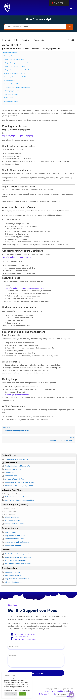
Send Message (36, 672)
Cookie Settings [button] (11, 694)
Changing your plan (12, 91)
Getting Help (8, 98)
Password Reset (9, 80)
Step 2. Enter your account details (17, 63)
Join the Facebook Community (25, 639)
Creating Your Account (12, 56)
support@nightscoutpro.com (25, 634)
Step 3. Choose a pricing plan (15, 66)
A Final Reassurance (11, 101)
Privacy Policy (50, 691)
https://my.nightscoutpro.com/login (17, 257)
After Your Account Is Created (14, 73)
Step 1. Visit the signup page (14, 59)
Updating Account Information (15, 84)
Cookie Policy (62, 691)
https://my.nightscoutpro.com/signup (17, 136)
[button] (38, 455)
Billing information (11, 94)
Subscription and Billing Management (17, 87)
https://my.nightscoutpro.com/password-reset (24, 288)
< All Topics (7, 40)
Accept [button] (22, 694)
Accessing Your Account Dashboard (16, 77)
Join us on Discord (21, 637)
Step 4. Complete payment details (17, 70)
